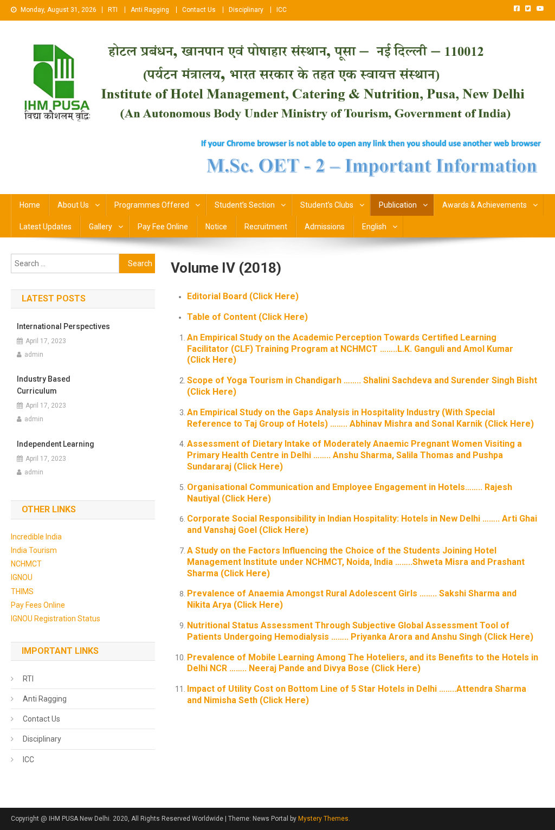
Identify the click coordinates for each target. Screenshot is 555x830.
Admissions (325, 226)
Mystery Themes (323, 818)
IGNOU (22, 577)
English (374, 226)
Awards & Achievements (484, 205)
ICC (281, 10)
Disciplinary (246, 10)
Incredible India (36, 536)
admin (33, 354)
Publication (398, 205)
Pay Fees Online (38, 605)
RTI (113, 10)
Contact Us (199, 10)
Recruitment (265, 226)
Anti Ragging (150, 10)
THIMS (22, 591)
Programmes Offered (151, 205)
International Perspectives (63, 326)
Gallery (100, 226)
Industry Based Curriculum (43, 385)
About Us (73, 205)
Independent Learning (55, 444)
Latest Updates (46, 226)
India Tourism (34, 550)
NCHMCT (26, 563)
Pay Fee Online (163, 226)
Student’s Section (245, 205)
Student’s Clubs (326, 205)
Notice (216, 226)
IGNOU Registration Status (55, 618)
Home (30, 205)
